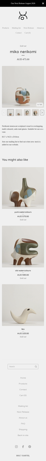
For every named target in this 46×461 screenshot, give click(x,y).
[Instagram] (16, 446)
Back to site (23, 435)
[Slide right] (42, 112)
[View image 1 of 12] (10, 112)
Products (5, 28)
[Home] (23, 15)
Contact (19, 33)
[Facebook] (23, 446)
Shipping (23, 429)
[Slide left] (4, 112)
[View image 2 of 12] (18, 112)
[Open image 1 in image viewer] (23, 87)
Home (23, 378)
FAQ (23, 423)
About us (40, 28)
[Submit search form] (35, 366)
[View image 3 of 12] (27, 112)
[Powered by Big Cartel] (23, 455)
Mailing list (16, 28)
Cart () (28, 33)
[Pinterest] (29, 446)
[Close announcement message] (43, 3)
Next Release (29, 28)
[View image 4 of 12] (35, 112)
